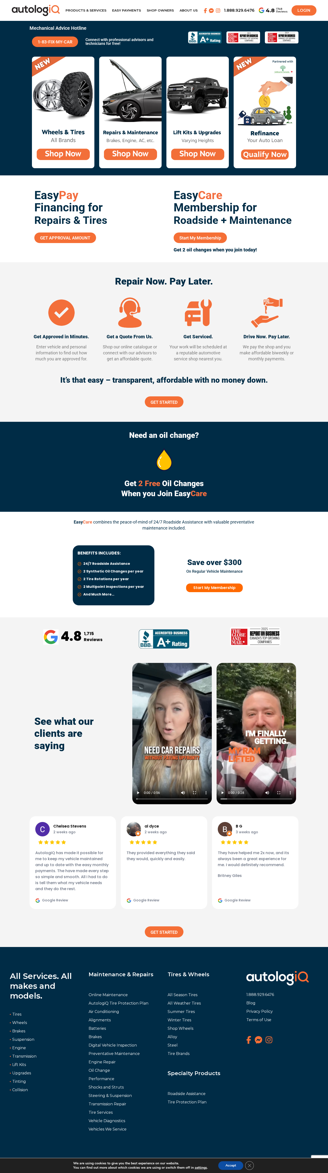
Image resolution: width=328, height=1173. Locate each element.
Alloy (172, 1037)
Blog (250, 1003)
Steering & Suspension (110, 1095)
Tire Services (101, 1112)
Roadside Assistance (187, 1093)
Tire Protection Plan (187, 1102)
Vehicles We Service (108, 1129)
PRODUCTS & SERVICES (86, 10)
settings (201, 1168)
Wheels (19, 1022)
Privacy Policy (259, 1011)
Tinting (19, 1081)
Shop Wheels (180, 1028)
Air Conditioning (104, 1011)
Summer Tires (181, 1011)
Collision (20, 1090)
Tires (16, 1014)
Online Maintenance (108, 995)
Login (304, 10)
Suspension (23, 1039)
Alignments (100, 1020)
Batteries (97, 1028)
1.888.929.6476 (239, 10)
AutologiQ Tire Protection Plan (118, 1003)
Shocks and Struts (106, 1087)
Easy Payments (126, 10)
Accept (230, 1165)
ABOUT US (189, 10)
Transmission (24, 1056)
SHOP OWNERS (160, 10)
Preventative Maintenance (114, 1053)
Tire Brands (178, 1053)
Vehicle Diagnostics (107, 1121)
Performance (101, 1079)
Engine (19, 1048)
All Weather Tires (184, 1003)
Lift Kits (19, 1064)
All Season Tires (182, 995)
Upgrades (21, 1073)
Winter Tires (179, 1020)
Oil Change (99, 1070)
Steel (173, 1045)
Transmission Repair (107, 1104)
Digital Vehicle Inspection (113, 1045)
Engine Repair (102, 1062)
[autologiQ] (36, 8)
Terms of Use (258, 1020)
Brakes (18, 1031)
